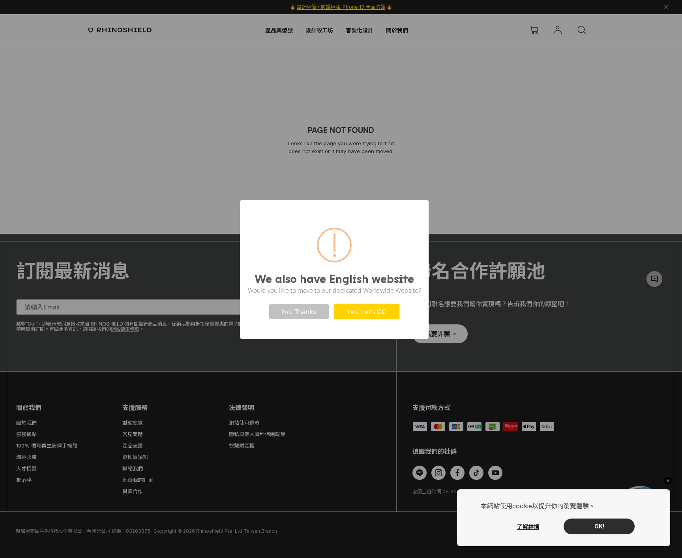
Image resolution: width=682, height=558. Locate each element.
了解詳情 (528, 526)
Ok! (599, 526)
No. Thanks (299, 311)
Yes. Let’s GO (367, 311)
